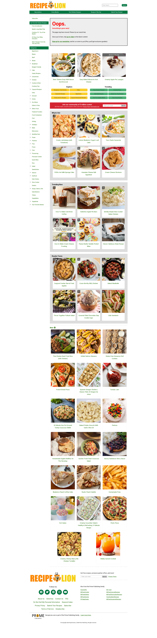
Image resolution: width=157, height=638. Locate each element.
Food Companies (37, 115)
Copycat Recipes (37, 89)
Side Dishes (35, 179)
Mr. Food (108, 590)
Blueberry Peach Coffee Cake (63, 492)
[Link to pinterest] (53, 592)
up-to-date (70, 37)
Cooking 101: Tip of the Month (38, 33)
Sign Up (123, 105)
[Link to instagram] (59, 592)
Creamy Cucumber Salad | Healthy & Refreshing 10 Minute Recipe (89, 525)
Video (78, 90)
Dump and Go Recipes (60, 97)
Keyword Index (67, 602)
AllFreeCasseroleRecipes (113, 599)
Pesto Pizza (115, 523)
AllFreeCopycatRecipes (113, 592)
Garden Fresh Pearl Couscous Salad (88, 460)
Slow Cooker (35, 182)
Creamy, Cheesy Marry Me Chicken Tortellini (69, 560)
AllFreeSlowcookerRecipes (114, 594)
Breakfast (35, 64)
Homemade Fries (115, 492)
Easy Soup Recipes (117, 97)
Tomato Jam (114, 390)
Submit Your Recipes (54, 606)
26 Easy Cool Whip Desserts (37, 37)
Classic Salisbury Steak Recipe (113, 244)
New (51, 328)
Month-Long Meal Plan (38, 29)
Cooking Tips (35, 86)
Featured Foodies (37, 112)
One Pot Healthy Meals (99, 97)
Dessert (34, 96)
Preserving (35, 153)
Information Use (95, 106)
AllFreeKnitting (84, 594)
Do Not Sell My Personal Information (46, 602)
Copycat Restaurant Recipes (78, 97)
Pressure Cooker (37, 156)
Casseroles (35, 76)
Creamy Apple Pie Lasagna (114, 79)
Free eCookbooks (37, 26)
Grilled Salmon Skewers (89, 356)
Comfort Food (117, 90)
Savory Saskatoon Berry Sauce (114, 459)
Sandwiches (35, 169)
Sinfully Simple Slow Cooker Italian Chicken (113, 213)
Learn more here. (86, 615)
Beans (34, 54)
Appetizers (35, 51)
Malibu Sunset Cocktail (108, 559)
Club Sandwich (113, 315)
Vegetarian (35, 201)
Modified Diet (36, 134)
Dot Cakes (62, 523)
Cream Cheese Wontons (113, 172)
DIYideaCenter (84, 599)
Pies (33, 144)
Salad (33, 166)
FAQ (66, 599)
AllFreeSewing (84, 597)
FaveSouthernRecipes (112, 597)
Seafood (34, 176)
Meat (33, 128)
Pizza (33, 147)
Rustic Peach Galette (89, 492)
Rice (33, 163)
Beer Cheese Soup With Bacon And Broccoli (63, 81)
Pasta (33, 137)
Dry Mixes (35, 102)
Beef (33, 57)
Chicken (34, 80)
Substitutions (36, 192)
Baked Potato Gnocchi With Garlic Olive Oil (88, 426)
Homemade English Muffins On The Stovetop (62, 460)
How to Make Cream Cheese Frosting (64, 245)
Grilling (34, 121)
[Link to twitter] (47, 592)
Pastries (34, 140)
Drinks (34, 99)
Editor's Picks (36, 105)
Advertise (49, 599)
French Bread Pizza (63, 390)
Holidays (34, 124)
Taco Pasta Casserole (113, 140)
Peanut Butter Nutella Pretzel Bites (89, 245)
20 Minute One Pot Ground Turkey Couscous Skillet (63, 426)
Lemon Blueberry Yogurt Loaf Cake (89, 141)
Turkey (34, 195)
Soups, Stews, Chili (37, 188)
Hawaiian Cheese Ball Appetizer (88, 173)
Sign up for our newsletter (61, 41)
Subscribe (35, 18)
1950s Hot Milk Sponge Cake (64, 172)
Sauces (34, 172)
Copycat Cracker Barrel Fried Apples (64, 284)
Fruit (33, 118)
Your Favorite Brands (38, 204)
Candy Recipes (36, 73)
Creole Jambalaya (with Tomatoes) (64, 141)
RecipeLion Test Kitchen (60, 90)
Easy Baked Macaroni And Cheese (89, 81)
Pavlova (114, 425)
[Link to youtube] (65, 592)
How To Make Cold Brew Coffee (64, 213)
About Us (41, 599)
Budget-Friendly (36, 67)
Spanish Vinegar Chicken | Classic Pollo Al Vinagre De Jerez (88, 392)
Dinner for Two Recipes (117, 94)
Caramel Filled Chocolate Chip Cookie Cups (88, 317)
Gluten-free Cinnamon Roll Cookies (115, 357)
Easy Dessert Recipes (99, 90)
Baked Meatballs (113, 283)
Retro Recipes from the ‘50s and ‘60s (38, 42)
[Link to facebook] (41, 592)
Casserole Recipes (60, 94)
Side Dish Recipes (99, 94)
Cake (33, 70)
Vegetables (35, 198)
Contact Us (59, 599)
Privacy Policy (86, 106)
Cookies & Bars (36, 83)
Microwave (35, 131)
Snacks (34, 185)
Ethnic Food (35, 108)
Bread (33, 60)
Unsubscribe (60, 609)
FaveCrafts (83, 590)
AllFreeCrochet (84, 592)
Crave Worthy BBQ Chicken (88, 283)
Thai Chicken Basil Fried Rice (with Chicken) (63, 357)
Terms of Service (47, 609)
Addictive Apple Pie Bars (88, 212)
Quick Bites (35, 160)
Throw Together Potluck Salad (64, 315)
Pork (33, 150)
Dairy (33, 92)
